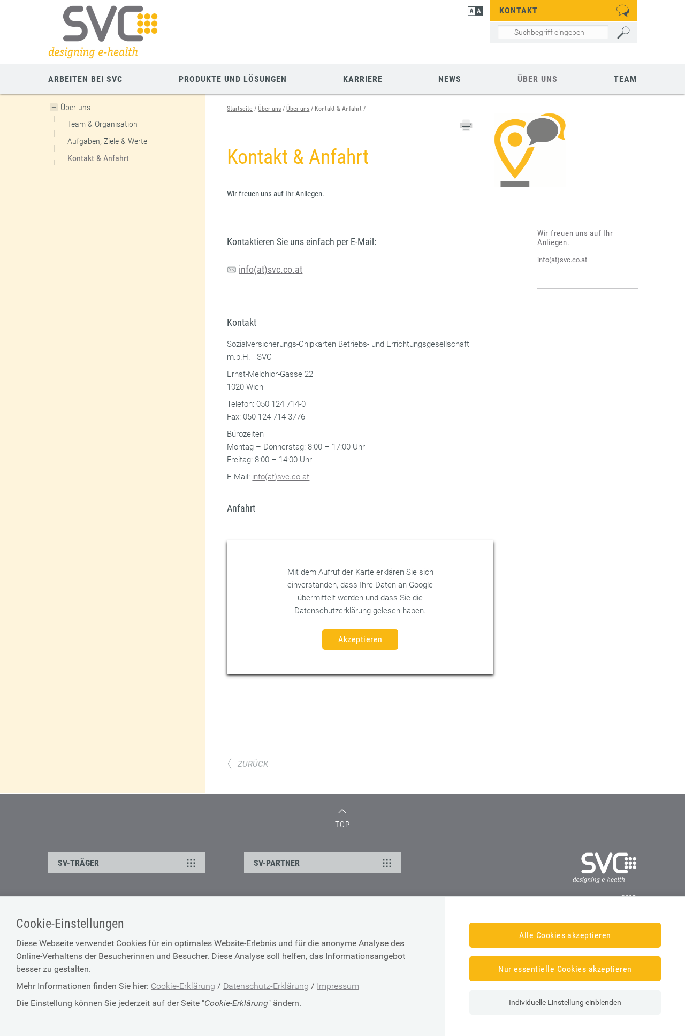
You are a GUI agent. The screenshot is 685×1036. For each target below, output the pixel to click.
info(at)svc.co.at (562, 260)
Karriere (363, 79)
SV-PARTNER (277, 863)
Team (625, 79)
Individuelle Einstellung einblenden (565, 1002)
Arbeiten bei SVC (85, 79)
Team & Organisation (102, 124)
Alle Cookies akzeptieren (565, 935)
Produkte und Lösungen (233, 79)
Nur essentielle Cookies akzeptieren (565, 969)
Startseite (240, 108)
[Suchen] (624, 33)
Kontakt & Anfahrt (98, 158)
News (449, 79)
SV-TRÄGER (78, 863)
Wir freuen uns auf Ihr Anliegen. (575, 237)
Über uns (537, 79)
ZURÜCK (253, 764)
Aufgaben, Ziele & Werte (107, 141)
